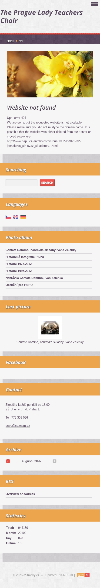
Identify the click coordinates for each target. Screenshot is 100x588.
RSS (81, 575)
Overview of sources (20, 494)
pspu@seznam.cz (18, 425)
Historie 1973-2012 (19, 264)
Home (10, 40)
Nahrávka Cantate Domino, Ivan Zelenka (34, 278)
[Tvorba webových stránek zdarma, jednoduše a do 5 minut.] (42, 575)
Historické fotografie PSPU (25, 257)
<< (8, 461)
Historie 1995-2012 (19, 271)
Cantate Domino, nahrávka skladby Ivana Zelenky (41, 250)
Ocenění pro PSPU (19, 285)
